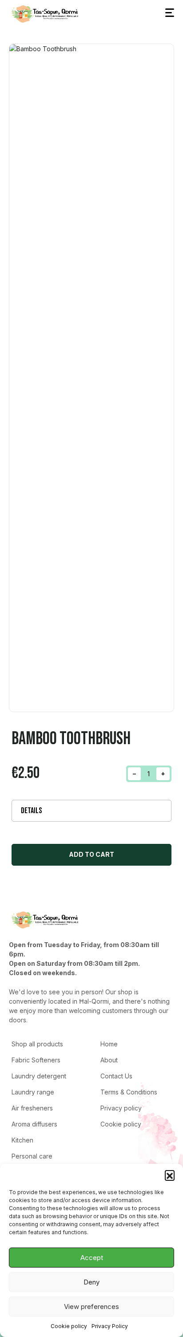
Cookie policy (69, 1326)
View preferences (91, 1306)
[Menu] (169, 13)
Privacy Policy (110, 1326)
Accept (91, 1257)
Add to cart (91, 854)
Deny (91, 1282)
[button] (169, 1175)
